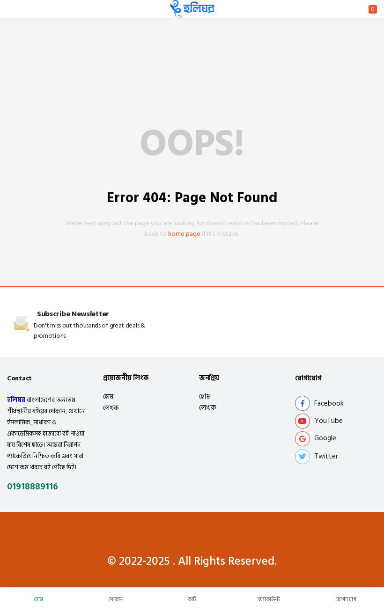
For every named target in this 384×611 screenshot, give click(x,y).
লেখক (111, 407)
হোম (108, 396)
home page (184, 233)
